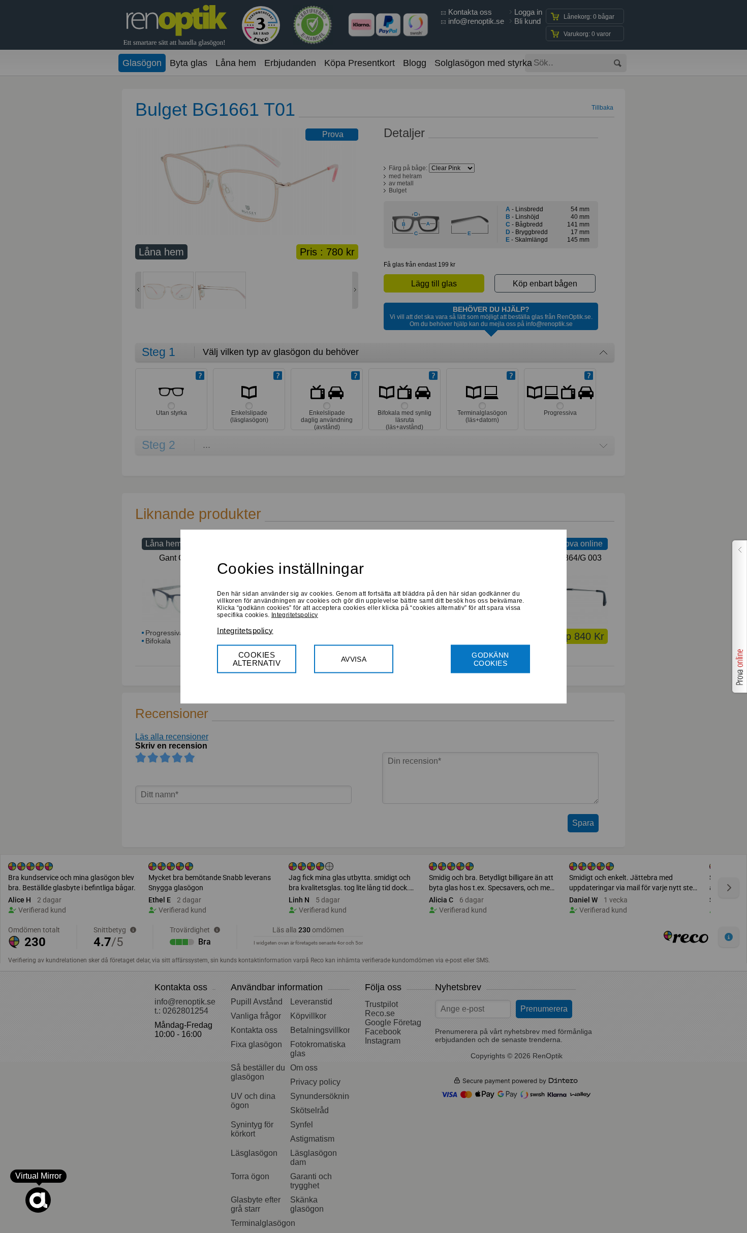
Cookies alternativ (257, 658)
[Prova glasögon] (738, 616)
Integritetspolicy (294, 614)
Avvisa (354, 659)
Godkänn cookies (490, 659)
